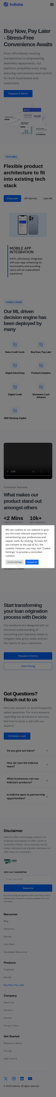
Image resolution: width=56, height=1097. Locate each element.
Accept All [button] (32, 562)
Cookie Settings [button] (14, 562)
